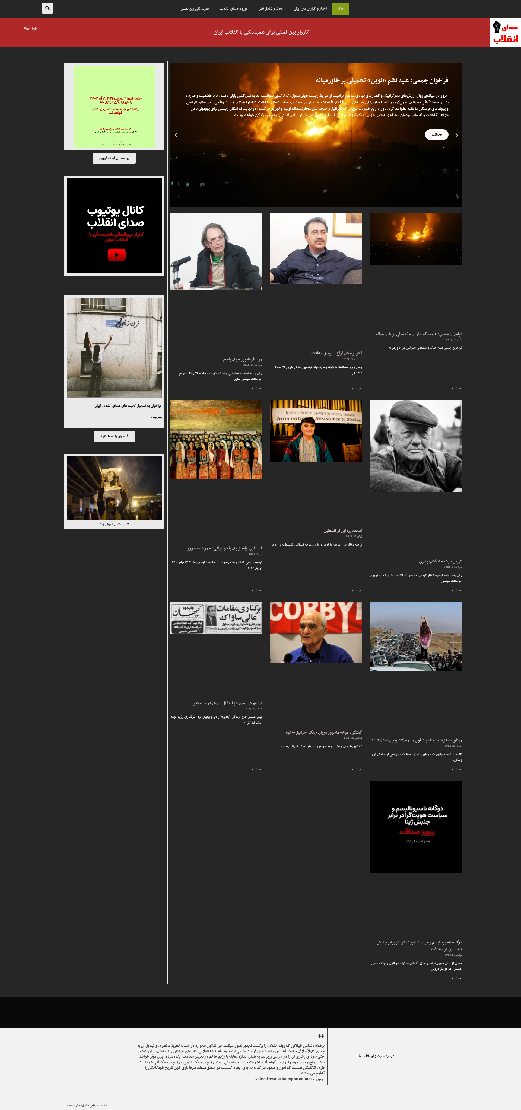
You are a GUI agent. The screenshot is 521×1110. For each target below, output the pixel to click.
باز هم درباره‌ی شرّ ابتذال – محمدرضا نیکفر (227, 703)
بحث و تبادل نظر (271, 9)
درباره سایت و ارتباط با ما (376, 1056)
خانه (341, 9)
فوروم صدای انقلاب (234, 9)
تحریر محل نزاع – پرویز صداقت (336, 353)
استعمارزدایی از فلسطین (343, 530)
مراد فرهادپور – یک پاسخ (242, 359)
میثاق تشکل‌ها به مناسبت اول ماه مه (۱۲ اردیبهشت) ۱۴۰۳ (417, 740)
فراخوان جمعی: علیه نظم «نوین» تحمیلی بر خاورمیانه (419, 334)
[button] (47, 8)
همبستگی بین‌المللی (195, 9)
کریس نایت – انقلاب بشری (440, 561)
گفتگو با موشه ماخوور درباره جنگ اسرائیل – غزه (324, 732)
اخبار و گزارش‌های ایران (310, 9)
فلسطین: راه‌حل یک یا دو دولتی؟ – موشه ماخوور (224, 548)
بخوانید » (457, 388)
